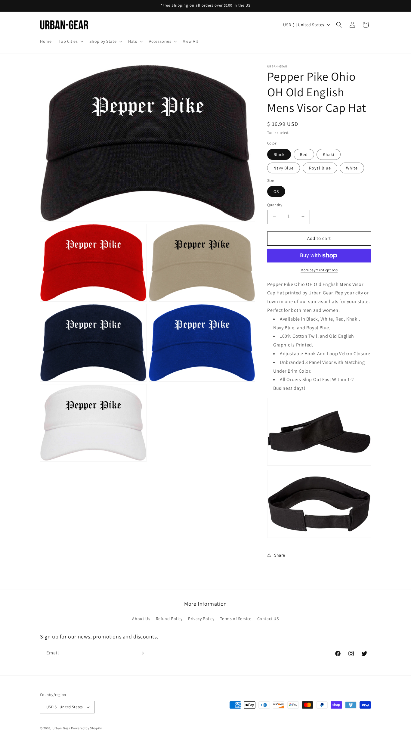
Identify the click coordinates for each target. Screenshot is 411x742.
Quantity (274, 204)
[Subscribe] (141, 653)
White (352, 168)
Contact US (268, 618)
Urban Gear (61, 728)
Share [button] (279, 555)
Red (304, 154)
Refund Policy (169, 618)
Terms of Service (236, 618)
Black (279, 154)
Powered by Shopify (86, 728)
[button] (70, 41)
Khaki (328, 154)
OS (276, 191)
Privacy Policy (201, 618)
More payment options (319, 270)
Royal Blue (320, 168)
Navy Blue (283, 168)
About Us (141, 618)
